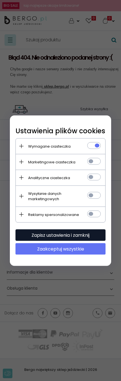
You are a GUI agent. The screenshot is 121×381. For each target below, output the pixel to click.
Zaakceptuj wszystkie (60, 248)
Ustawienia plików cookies (60, 131)
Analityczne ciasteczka (49, 177)
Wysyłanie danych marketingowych (44, 196)
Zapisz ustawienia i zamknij (60, 235)
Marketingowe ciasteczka (51, 161)
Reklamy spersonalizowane (53, 214)
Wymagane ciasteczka (49, 146)
